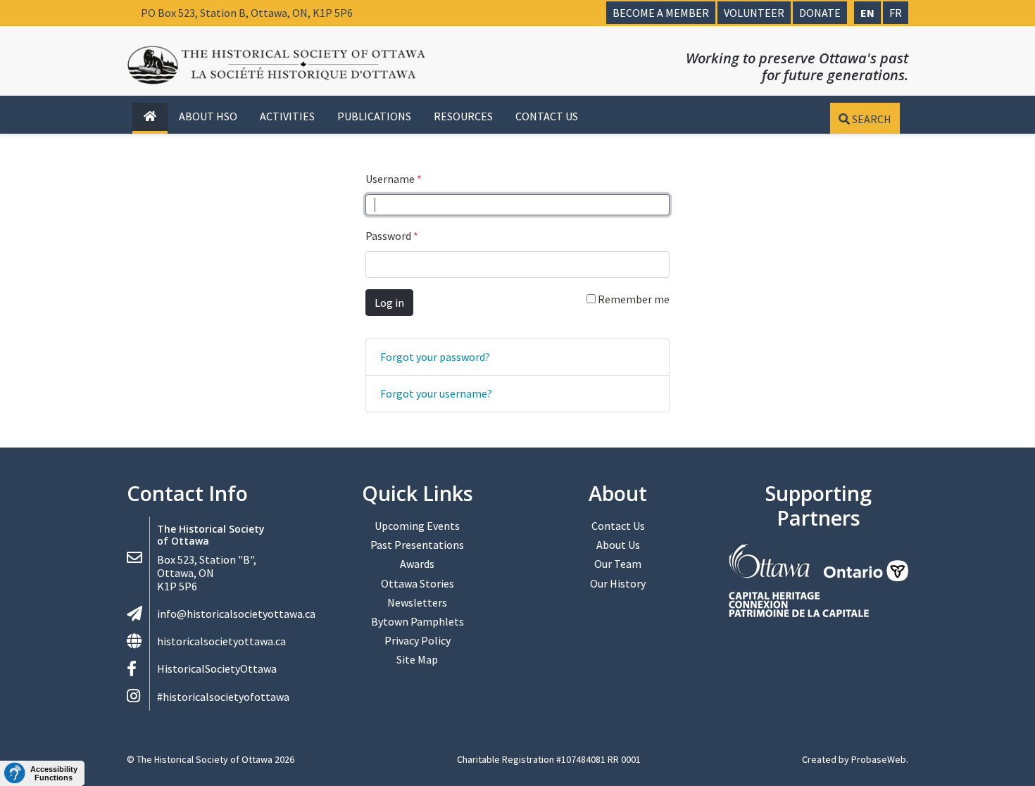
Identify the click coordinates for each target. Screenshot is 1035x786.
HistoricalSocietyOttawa (217, 668)
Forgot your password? (435, 357)
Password (391, 236)
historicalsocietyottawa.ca (221, 641)
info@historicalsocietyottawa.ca (236, 614)
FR (895, 13)
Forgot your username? (436, 393)
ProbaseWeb (878, 759)
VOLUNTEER (754, 13)
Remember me (633, 299)
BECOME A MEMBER (661, 13)
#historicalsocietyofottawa (223, 697)
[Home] (150, 117)
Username (393, 179)
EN (867, 13)
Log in (389, 303)
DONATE (820, 13)
